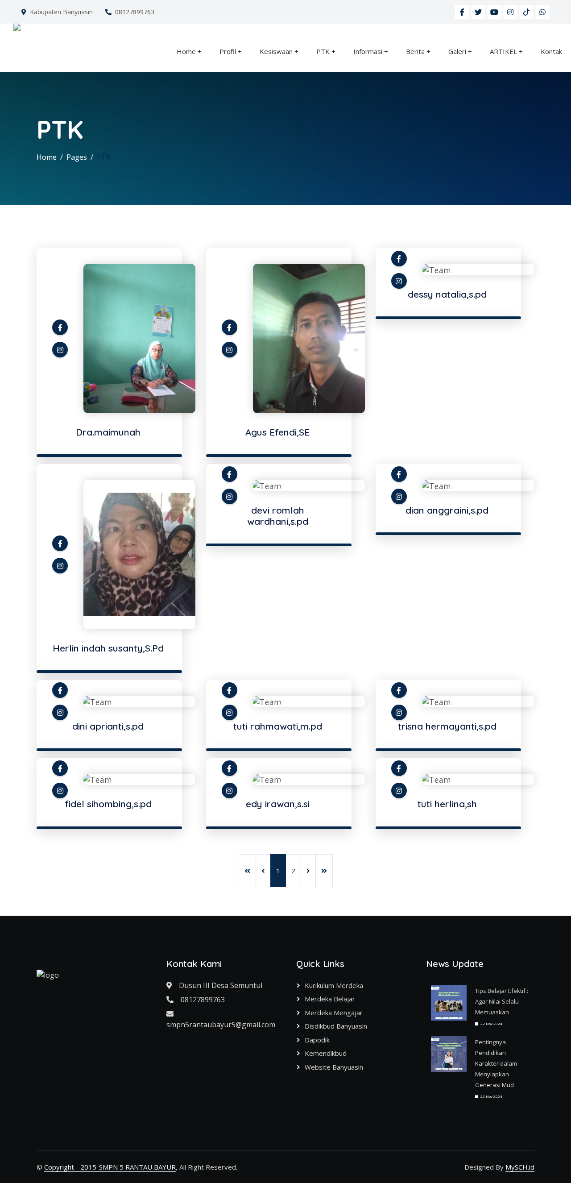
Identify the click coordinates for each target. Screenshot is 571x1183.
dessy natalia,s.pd (447, 294)
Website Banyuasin (334, 1067)
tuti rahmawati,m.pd (277, 726)
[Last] (324, 870)
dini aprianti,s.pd (108, 726)
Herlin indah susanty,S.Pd (108, 648)
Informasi (367, 51)
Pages (76, 157)
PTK (323, 51)
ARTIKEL (503, 51)
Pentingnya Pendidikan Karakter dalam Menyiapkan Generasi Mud (496, 1063)
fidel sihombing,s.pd (108, 803)
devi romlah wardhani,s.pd (277, 515)
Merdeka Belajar (330, 998)
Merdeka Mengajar (334, 1012)
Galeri (457, 51)
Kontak (551, 51)
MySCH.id (519, 1166)
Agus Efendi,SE (277, 432)
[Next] (308, 870)
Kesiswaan (276, 51)
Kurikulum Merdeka (334, 985)
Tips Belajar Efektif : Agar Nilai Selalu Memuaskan (501, 1001)
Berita (415, 51)
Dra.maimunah (108, 432)
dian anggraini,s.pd (446, 510)
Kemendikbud (326, 1053)
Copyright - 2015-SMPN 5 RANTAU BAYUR (110, 1166)
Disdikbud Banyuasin (336, 1025)
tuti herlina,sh (447, 803)
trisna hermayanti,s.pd (447, 726)
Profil (227, 51)
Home (186, 51)
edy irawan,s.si (278, 803)
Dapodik (317, 1039)
